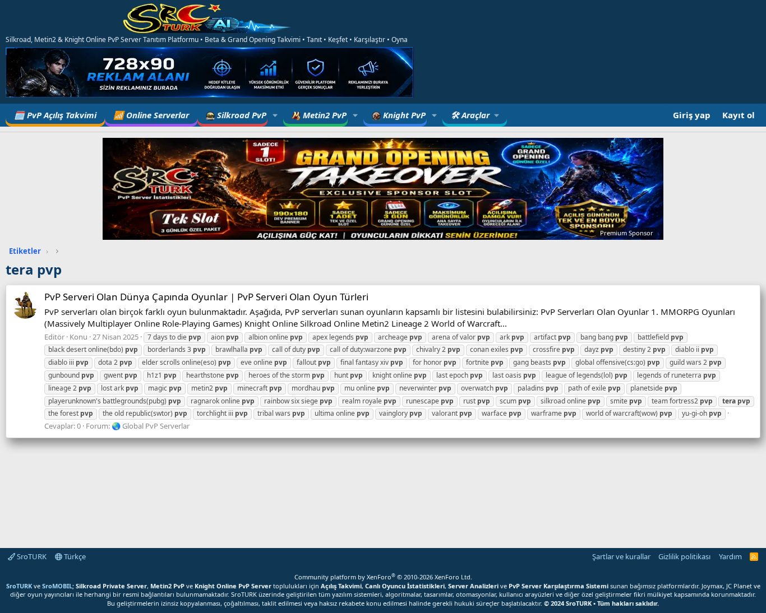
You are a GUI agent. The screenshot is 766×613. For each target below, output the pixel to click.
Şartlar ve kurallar (621, 556)
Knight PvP (403, 114)
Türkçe (74, 556)
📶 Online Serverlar (151, 114)
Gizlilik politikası (684, 556)
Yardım (730, 556)
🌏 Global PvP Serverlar (151, 426)
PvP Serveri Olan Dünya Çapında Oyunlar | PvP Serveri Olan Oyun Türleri (206, 296)
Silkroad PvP (240, 114)
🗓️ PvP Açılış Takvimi (55, 114)
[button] (275, 115)
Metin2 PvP (324, 114)
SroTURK (31, 556)
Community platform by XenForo (383, 577)
